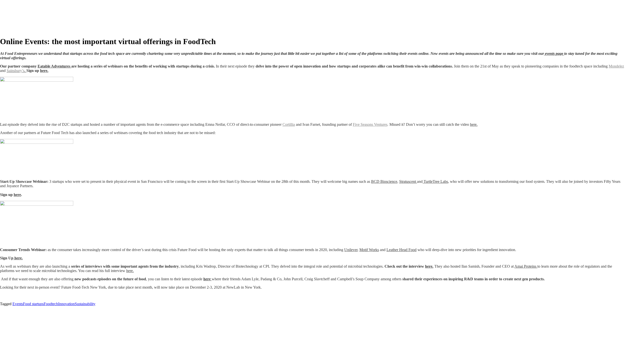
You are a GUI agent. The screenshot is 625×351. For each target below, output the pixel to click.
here (17, 195)
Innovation (66, 304)
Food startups (33, 304)
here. (44, 70)
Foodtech (51, 304)
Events (17, 304)
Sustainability (85, 304)
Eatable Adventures (54, 66)
